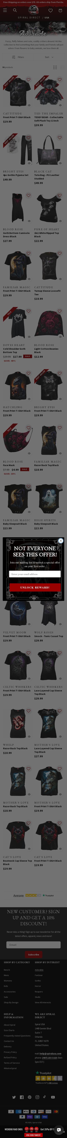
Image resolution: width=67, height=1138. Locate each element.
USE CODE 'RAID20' (33, 1135)
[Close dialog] (60, 540)
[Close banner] (63, 1131)
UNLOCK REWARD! (35, 587)
